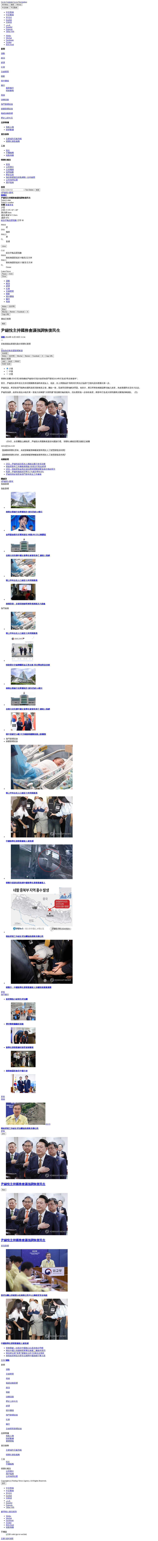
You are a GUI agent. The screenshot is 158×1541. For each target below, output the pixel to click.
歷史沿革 (10, 175)
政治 (3, 58)
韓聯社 (4, 195)
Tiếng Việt (10, 1507)
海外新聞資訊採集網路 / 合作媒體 (20, 177)
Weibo (8, 36)
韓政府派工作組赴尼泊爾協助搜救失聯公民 (20, 1128)
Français (9, 1505)
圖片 (3, 85)
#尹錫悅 (4, 193)
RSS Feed (10, 45)
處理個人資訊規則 (9, 1512)
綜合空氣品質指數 (9, 220)
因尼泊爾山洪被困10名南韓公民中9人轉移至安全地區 (24, 1295)
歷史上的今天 (7, 118)
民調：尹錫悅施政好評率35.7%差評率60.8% (25, 472)
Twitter (8, 42)
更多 (3, 992)
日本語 (9, 1498)
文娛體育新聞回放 (14, 1429)
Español (9, 1503)
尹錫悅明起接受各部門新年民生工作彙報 (23, 474)
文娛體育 (5, 72)
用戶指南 (10, 182)
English (9, 1496)
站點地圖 (10, 155)
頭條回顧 (5, 100)
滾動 (3, 53)
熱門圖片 (5, 994)
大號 (11, 374)
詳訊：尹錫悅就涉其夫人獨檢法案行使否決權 (25, 464)
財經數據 (10, 130)
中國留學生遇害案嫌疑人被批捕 (15, 1343)
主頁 (3, 1360)
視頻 (3, 95)
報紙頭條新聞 (7, 113)
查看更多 (9, 205)
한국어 (9, 1493)
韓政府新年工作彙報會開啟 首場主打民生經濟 (26, 466)
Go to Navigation (20, 2)
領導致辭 (10, 172)
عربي (8, 1501)
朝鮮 (3, 76)
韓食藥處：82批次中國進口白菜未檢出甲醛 (24, 1348)
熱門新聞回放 (7, 104)
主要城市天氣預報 (14, 139)
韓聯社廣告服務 (13, 141)
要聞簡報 (10, 1441)
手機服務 (10, 153)
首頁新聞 (5, 1246)
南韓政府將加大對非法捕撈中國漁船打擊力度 (25, 1356)
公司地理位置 (12, 180)
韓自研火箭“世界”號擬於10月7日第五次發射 (25, 1353)
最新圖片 (10, 88)
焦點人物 (10, 127)
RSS (8, 150)
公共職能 (10, 169)
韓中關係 (5, 81)
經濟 (3, 63)
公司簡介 (10, 167)
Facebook (10, 40)
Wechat (9, 38)
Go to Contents (7, 2)
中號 (11, 371)
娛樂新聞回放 (7, 109)
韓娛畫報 (10, 90)
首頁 (8, 164)
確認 (3, 324)
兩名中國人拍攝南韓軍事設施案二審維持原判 (25, 1350)
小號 (11, 369)
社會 (3, 67)
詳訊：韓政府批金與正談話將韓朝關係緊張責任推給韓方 (30, 469)
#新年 (10, 193)
